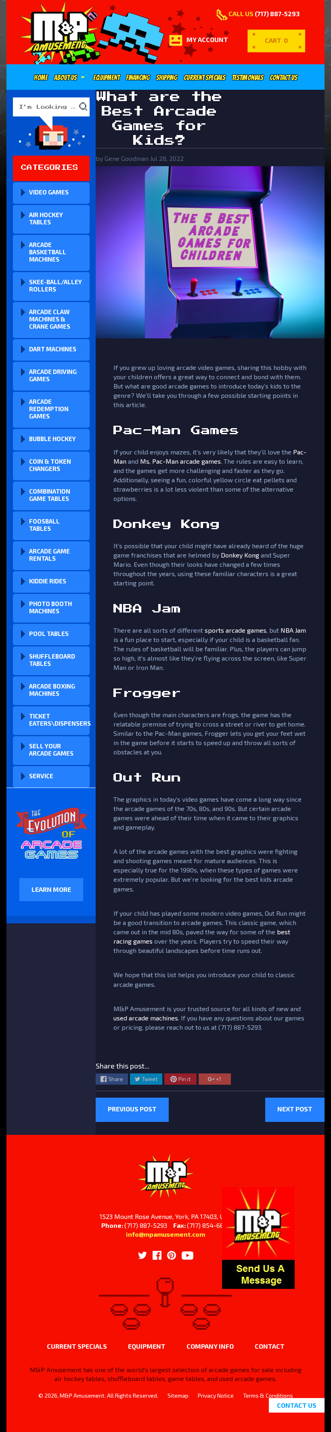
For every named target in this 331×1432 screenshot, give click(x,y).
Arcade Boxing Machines (52, 689)
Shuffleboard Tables (52, 660)
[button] (258, 1284)
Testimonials (247, 77)
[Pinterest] (171, 1255)
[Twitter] (142, 1255)
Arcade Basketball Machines (47, 252)
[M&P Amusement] (59, 32)
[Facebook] (157, 1255)
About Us (70, 78)
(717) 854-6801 (208, 1225)
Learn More (51, 889)
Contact (270, 1346)
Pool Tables (49, 633)
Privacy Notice (216, 1395)
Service (41, 775)
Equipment (106, 77)
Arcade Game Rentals (49, 554)
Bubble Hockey (52, 438)
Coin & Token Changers (50, 465)
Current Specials (204, 77)
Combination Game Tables (49, 495)
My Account (207, 39)
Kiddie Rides (47, 581)
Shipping (166, 77)
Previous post (132, 1109)
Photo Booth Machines (50, 607)
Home (41, 77)
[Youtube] (187, 1255)
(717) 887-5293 (277, 13)
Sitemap (178, 1395)
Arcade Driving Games (53, 375)
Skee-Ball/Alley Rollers (55, 285)
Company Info (210, 1346)
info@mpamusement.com (165, 1234)
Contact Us (283, 77)
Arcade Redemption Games (49, 409)
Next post (294, 1109)
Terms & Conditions (268, 1395)
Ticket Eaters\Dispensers (59, 719)
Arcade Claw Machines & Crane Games (49, 319)
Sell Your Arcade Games (51, 749)
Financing (138, 77)
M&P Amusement (82, 1395)
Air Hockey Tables (46, 218)
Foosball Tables (44, 524)
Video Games (49, 192)
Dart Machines (52, 349)
